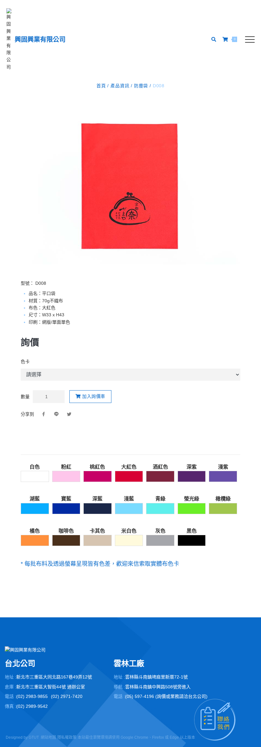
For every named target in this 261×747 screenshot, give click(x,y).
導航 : (119, 686)
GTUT (34, 737)
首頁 (101, 85)
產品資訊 (120, 85)
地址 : (10, 676)
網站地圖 (48, 737)
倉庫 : (10, 686)
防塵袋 (141, 85)
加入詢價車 (93, 396)
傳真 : (10, 706)
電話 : (10, 696)
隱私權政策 (66, 737)
